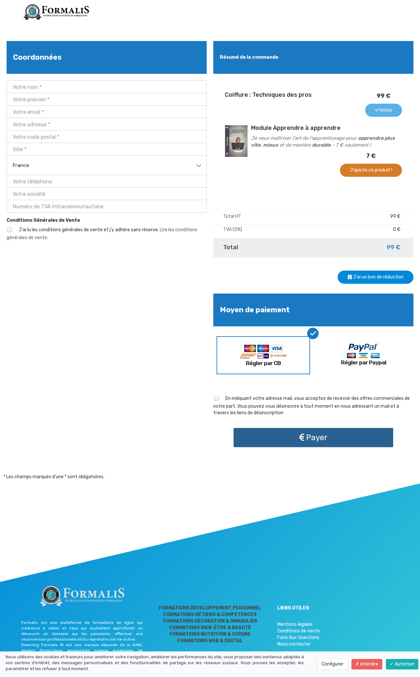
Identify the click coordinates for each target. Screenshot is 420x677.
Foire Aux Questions (298, 637)
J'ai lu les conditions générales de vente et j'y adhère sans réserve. (102, 233)
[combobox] (107, 165)
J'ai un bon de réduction (378, 277)
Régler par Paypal (363, 362)
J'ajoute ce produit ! (371, 170)
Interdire (368, 664)
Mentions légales (294, 624)
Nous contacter (294, 644)
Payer (315, 437)
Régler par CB (263, 363)
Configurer (333, 664)
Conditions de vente (298, 631)
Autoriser (404, 664)
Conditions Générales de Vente (43, 220)
